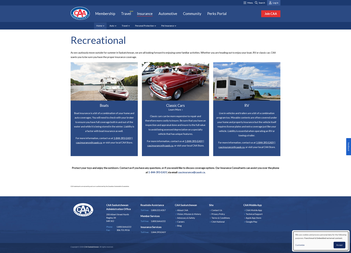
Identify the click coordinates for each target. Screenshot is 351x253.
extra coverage (254, 126)
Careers (181, 221)
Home (99, 25)
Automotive (167, 13)
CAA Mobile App (254, 210)
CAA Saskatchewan (91, 247)
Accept (339, 245)
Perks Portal (217, 13)
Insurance (145, 13)
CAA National (218, 221)
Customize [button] (300, 245)
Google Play (251, 221)
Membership (105, 13)
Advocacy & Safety (186, 217)
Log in (275, 2)
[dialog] (320, 241)
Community (192, 13)
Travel (126, 13)
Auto (112, 25)
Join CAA (271, 14)
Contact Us (216, 210)
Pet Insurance (167, 25)
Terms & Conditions (220, 217)
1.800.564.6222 (158, 221)
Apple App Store (253, 217)
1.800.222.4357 (158, 210)
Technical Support (254, 214)
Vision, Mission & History (189, 214)
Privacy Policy (218, 214)
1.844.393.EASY (158, 232)
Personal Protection (144, 25)
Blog (179, 225)
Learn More (175, 81)
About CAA (182, 210)
